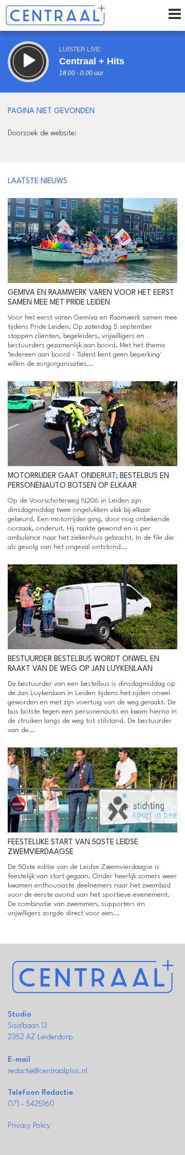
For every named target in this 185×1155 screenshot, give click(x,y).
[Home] (55, 15)
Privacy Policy (29, 1126)
